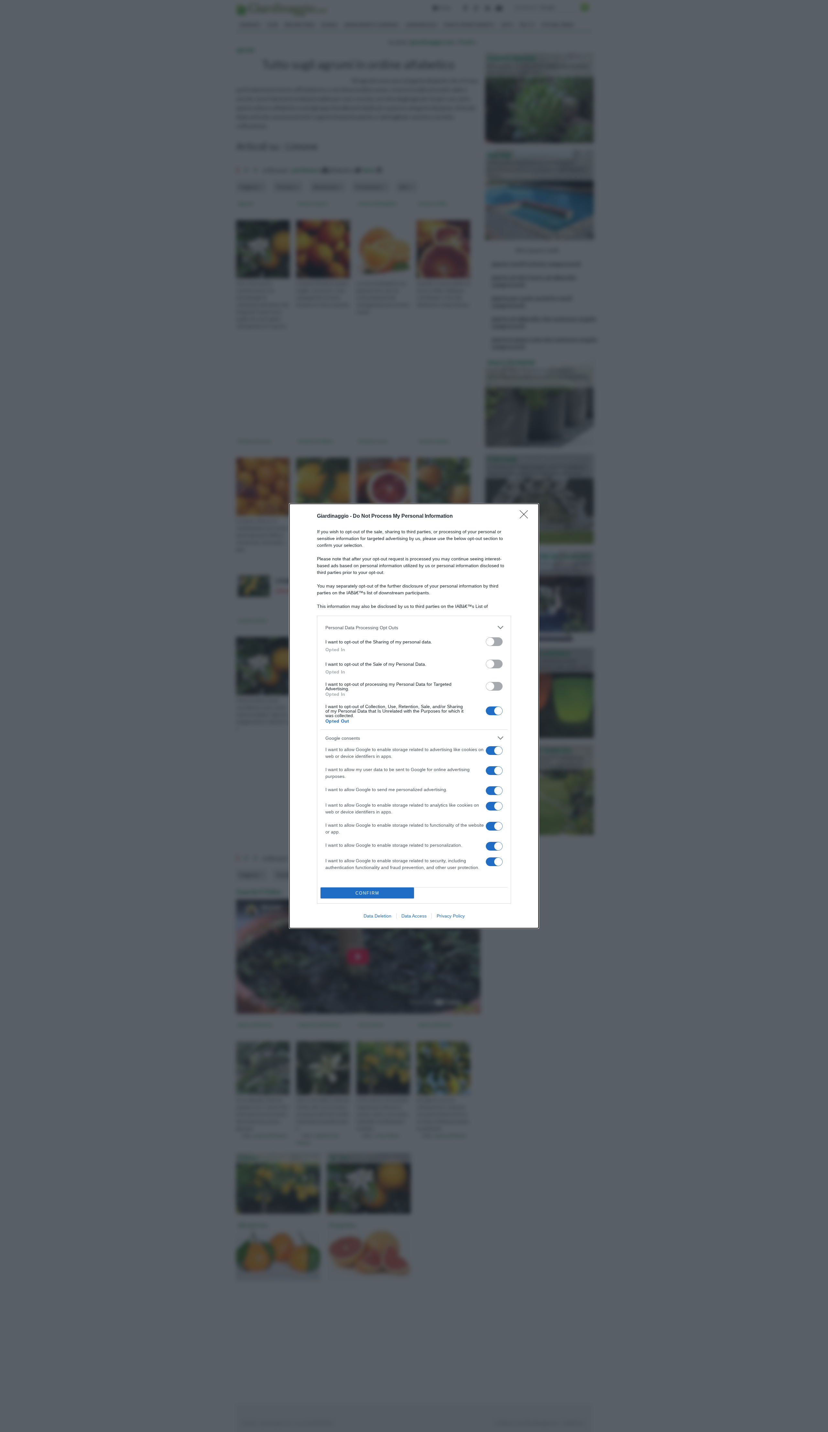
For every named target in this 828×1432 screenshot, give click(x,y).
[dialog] (414, 716)
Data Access (414, 915)
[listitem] (414, 627)
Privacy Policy (451, 915)
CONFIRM (367, 893)
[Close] (526, 516)
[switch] (494, 641)
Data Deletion (377, 915)
